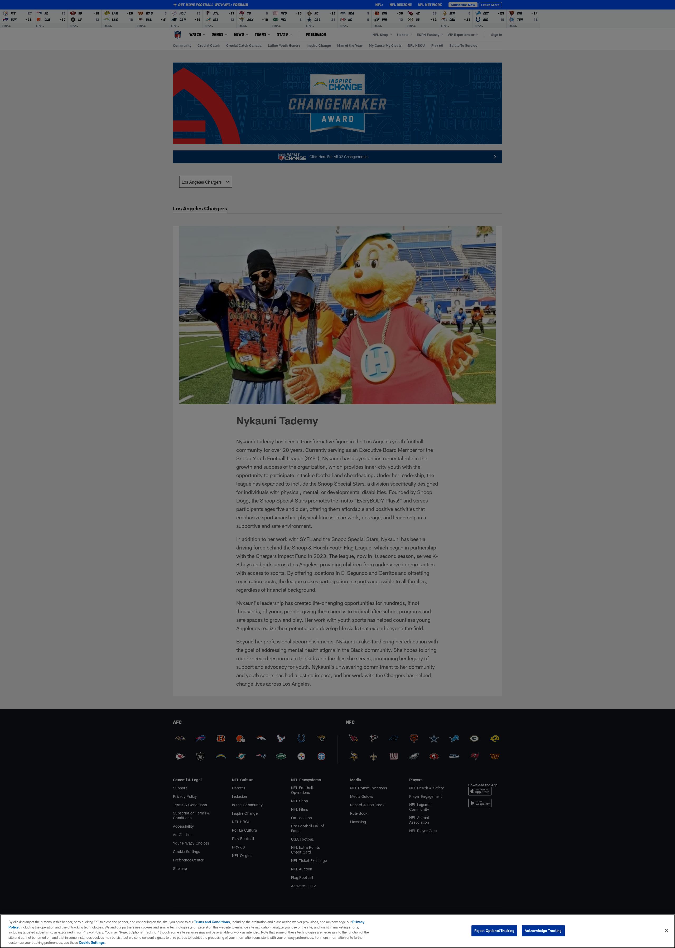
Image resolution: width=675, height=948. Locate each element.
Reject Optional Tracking (494, 930)
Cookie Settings (92, 942)
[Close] (666, 931)
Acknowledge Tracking (543, 930)
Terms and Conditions (212, 922)
